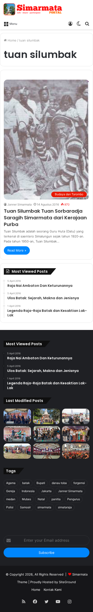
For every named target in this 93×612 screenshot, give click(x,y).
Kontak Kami (53, 589)
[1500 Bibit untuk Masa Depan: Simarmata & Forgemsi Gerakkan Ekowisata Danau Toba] (17, 451)
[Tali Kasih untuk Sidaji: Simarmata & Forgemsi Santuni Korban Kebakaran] (75, 434)
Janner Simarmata (19, 204)
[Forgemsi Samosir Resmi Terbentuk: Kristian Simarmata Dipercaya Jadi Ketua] (46, 434)
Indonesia (28, 491)
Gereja (10, 491)
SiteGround (67, 582)
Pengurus (73, 499)
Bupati (40, 483)
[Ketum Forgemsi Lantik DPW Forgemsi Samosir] (17, 434)
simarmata (44, 507)
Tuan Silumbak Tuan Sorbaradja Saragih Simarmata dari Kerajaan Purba (45, 218)
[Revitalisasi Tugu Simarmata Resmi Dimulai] (46, 416)
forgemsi (79, 483)
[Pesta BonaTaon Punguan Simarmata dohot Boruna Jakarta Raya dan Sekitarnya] (75, 451)
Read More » (16, 250)
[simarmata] (33, 9)
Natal (41, 499)
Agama (11, 483)
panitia (56, 499)
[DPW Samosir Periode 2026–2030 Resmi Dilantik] (17, 416)
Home (11, 40)
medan (10, 499)
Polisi (9, 507)
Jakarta (46, 491)
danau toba (59, 483)
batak (26, 483)
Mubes (26, 499)
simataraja (65, 507)
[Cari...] (87, 23)
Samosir (25, 507)
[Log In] (70, 23)
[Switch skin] (78, 23)
